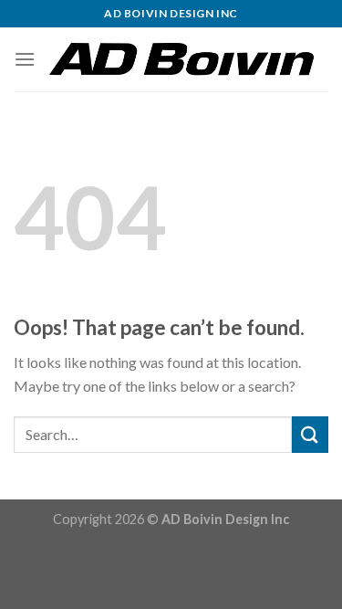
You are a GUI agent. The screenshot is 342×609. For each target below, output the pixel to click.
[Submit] (310, 434)
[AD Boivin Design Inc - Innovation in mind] (182, 59)
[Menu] (25, 59)
